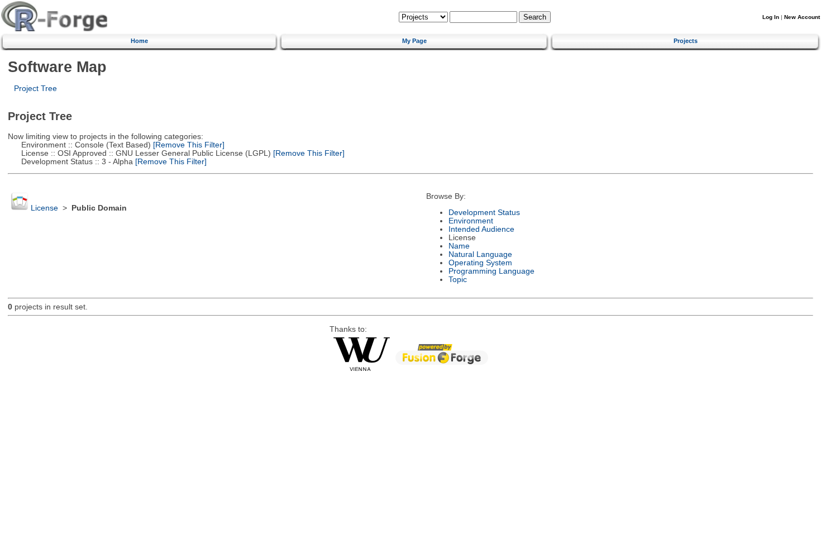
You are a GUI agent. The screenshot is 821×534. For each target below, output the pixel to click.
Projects (686, 40)
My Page (414, 40)
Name (459, 246)
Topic (457, 279)
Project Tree (35, 88)
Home (139, 40)
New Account (802, 17)
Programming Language (491, 271)
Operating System (480, 263)
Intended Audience (481, 229)
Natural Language (480, 254)
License (44, 208)
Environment (470, 221)
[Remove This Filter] (188, 145)
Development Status (484, 212)
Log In (770, 17)
